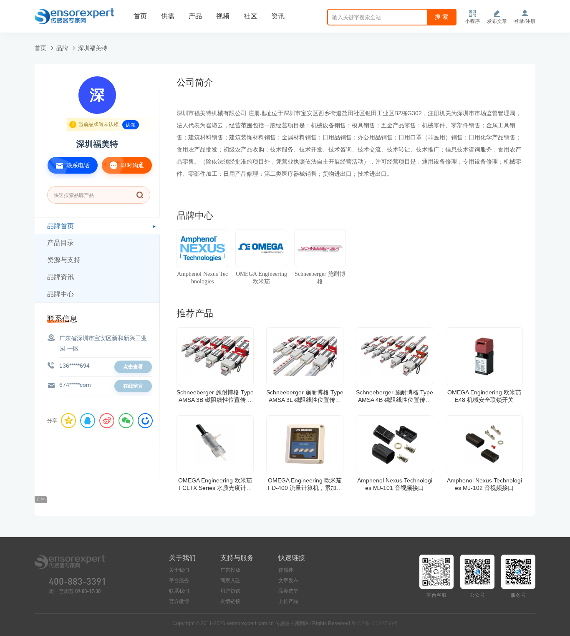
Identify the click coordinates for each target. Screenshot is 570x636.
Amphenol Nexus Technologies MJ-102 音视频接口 (484, 484)
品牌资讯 (60, 276)
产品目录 (60, 242)
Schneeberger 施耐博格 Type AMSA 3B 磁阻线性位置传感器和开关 (215, 396)
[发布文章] (497, 13)
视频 (223, 16)
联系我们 (179, 591)
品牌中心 (60, 294)
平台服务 (179, 580)
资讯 (278, 16)
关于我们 (179, 570)
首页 (140, 16)
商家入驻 (230, 580)
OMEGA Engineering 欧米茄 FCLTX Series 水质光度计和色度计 (215, 484)
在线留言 (133, 386)
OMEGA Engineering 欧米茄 (261, 278)
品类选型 (288, 591)
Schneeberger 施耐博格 (320, 278)
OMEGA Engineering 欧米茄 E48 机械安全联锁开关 (484, 396)
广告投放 (230, 570)
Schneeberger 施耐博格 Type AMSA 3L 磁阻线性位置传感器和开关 (304, 396)
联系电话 (77, 165)
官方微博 (179, 601)
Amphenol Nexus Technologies (202, 278)
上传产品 (288, 601)
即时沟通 (131, 165)
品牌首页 (60, 226)
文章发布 (288, 580)
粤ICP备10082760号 (374, 623)
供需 (167, 16)
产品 (195, 16)
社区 (250, 16)
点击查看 (133, 367)
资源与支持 (64, 259)
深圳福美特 (92, 48)
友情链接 (230, 601)
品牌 (62, 48)
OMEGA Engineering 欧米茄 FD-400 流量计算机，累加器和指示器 (305, 484)
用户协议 (230, 591)
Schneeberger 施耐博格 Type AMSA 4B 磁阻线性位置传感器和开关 (394, 396)
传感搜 (285, 570)
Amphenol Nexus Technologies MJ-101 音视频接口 (394, 484)
